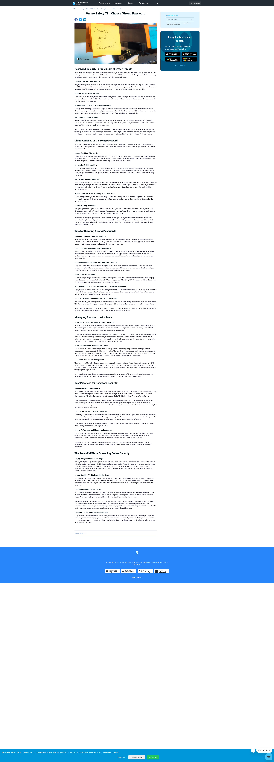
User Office (196, 3)
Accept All (153, 757)
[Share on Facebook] (76, 19)
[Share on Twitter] (80, 19)
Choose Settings (137, 757)
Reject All (121, 757)
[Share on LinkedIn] (84, 19)
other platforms (180, 65)
